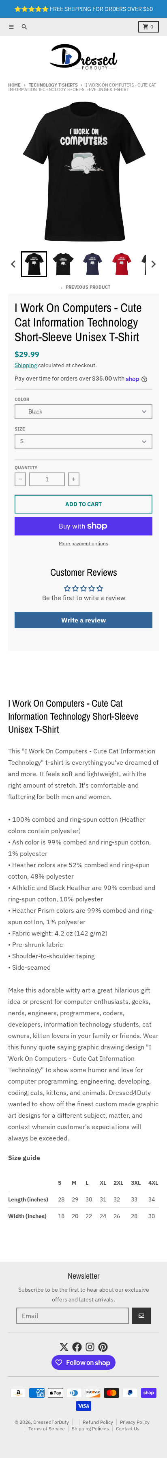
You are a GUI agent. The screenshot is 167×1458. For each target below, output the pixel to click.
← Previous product (85, 287)
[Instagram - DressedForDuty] (90, 1347)
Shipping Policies (90, 1428)
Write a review (83, 620)
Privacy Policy (135, 1422)
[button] (34, 264)
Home (14, 85)
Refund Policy (98, 1422)
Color (22, 399)
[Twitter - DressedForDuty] (64, 1347)
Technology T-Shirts (53, 85)
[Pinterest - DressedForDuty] (103, 1347)
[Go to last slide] (13, 264)
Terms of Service (46, 1428)
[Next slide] (153, 264)
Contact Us (127, 1428)
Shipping (26, 365)
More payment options (83, 543)
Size (20, 429)
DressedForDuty (51, 1422)
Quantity (26, 467)
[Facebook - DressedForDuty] (77, 1347)
